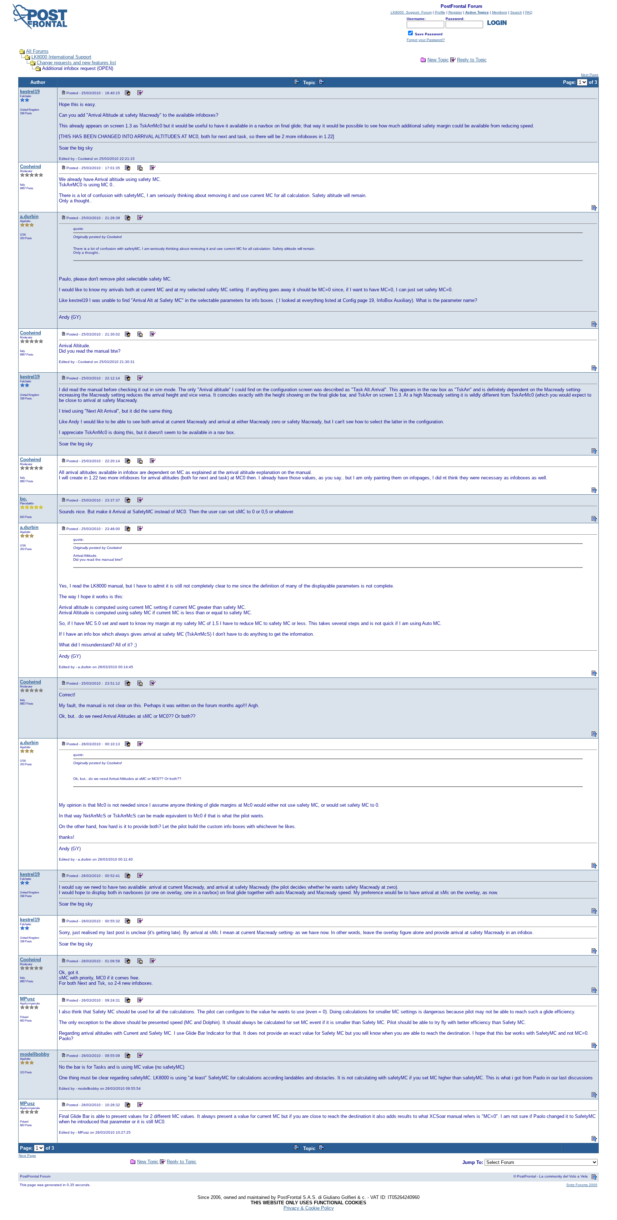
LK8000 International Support (61, 57)
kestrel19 (30, 91)
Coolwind (30, 166)
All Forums (37, 51)
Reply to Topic (472, 59)
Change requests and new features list (76, 62)
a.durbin (29, 216)
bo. (23, 498)
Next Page (589, 75)
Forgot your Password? (426, 40)
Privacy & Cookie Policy (309, 1208)
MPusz (27, 999)
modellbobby (34, 1054)
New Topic (438, 59)
